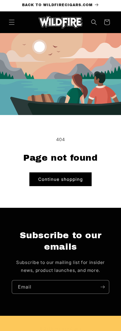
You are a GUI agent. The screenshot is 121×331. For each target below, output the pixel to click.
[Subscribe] (102, 287)
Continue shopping (60, 179)
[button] (11, 22)
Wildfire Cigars (68, 329)
